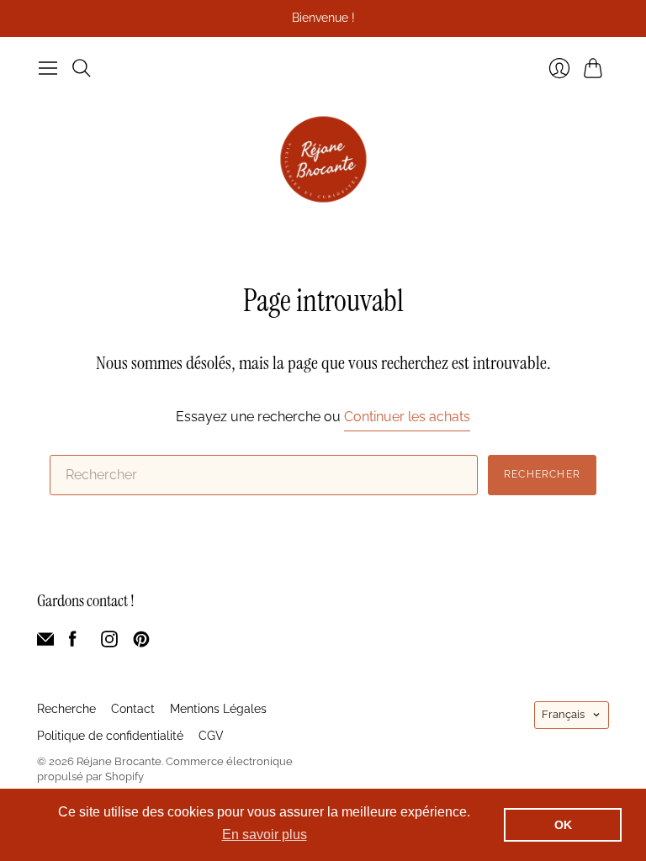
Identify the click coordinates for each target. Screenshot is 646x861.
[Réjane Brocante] (323, 159)
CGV (211, 735)
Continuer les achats (407, 417)
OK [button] (563, 825)
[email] (45, 643)
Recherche (66, 709)
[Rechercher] (82, 68)
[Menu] (48, 68)
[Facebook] (73, 643)
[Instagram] (109, 643)
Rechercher (542, 474)
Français (563, 714)
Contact (133, 709)
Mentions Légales (218, 709)
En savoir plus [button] (264, 834)
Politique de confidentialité (110, 735)
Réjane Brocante (119, 761)
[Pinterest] (141, 643)
